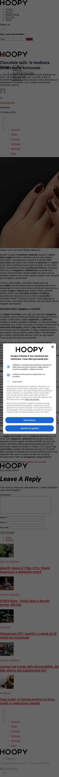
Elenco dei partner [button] (32, 399)
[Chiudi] (52, 347)
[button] (29, 382)
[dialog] (29, 388)
